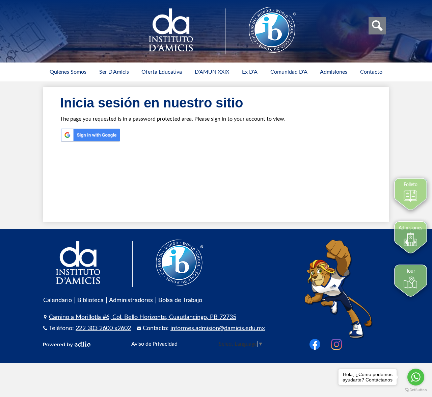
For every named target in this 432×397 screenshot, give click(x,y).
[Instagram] (336, 344)
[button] (68, 72)
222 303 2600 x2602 (103, 328)
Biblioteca (90, 300)
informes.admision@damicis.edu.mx (217, 328)
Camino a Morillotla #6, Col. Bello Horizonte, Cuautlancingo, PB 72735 (142, 317)
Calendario (57, 300)
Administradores (131, 300)
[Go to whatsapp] (415, 377)
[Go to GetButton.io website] (416, 390)
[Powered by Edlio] (66, 344)
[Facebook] (315, 344)
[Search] (377, 25)
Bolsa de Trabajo (180, 300)
